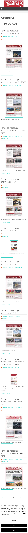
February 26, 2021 (19, 402)
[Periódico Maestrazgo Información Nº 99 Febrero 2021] (14, 421)
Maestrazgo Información (8, 36)
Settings (14, 520)
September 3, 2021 (19, 264)
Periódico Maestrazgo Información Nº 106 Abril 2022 (13, 80)
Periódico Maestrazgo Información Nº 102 (10, 259)
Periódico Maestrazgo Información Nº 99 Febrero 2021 (12, 396)
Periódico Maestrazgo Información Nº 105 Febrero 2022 (13, 129)
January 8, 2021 (18, 453)
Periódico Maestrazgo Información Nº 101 (10, 307)
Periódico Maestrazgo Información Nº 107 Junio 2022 (14, 32)
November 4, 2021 (19, 231)
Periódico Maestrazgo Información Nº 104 (10, 178)
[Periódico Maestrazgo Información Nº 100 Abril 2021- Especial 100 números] (14, 374)
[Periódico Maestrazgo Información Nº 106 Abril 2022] (14, 103)
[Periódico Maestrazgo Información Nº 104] (14, 202)
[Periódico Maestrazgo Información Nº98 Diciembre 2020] (14, 469)
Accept (14, 530)
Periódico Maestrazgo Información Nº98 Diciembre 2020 (13, 447)
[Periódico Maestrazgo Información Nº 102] (14, 283)
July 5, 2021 (17, 312)
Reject (14, 525)
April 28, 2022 (18, 84)
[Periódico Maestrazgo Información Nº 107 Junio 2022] (14, 56)
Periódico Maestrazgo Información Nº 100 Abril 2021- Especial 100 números (14, 357)
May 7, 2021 (17, 362)
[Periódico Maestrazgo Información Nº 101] (14, 331)
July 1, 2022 (17, 36)
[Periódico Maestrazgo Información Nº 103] (14, 242)
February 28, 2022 (19, 135)
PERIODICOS (5, 38)
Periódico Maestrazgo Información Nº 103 (10, 226)
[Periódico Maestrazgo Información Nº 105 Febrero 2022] (14, 154)
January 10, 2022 (18, 183)
